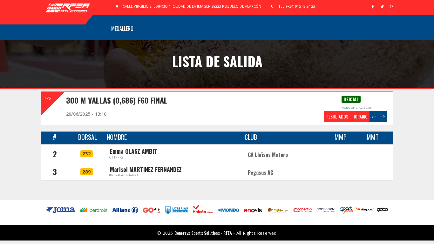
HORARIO (360, 116)
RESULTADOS (337, 116)
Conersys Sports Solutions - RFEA (203, 232)
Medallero (122, 28)
